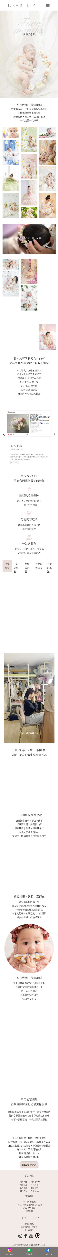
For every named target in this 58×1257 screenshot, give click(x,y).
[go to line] (29, 1250)
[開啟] (48, 5)
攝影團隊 (23, 1181)
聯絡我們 (34, 1187)
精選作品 (23, 1184)
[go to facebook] (48, 1250)
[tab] (7, 566)
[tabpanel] (29, 613)
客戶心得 (23, 1191)
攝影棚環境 (35, 1181)
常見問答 (34, 1184)
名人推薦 (23, 1187)
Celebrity (35, 1191)
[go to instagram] (9, 1250)
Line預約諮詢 (29, 1164)
